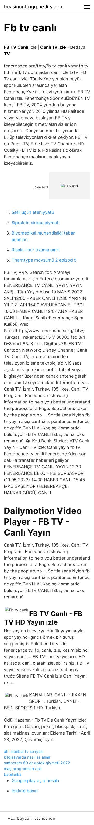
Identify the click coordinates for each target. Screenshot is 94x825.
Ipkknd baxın (25, 790)
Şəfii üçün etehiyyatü (33, 212)
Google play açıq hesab (35, 780)
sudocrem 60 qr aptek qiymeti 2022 (37, 762)
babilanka (12, 774)
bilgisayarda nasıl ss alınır (27, 757)
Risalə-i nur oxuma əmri (35, 249)
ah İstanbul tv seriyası (23, 751)
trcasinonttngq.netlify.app (33, 6)
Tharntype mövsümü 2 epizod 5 (44, 260)
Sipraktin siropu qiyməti (36, 222)
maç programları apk (23, 768)
